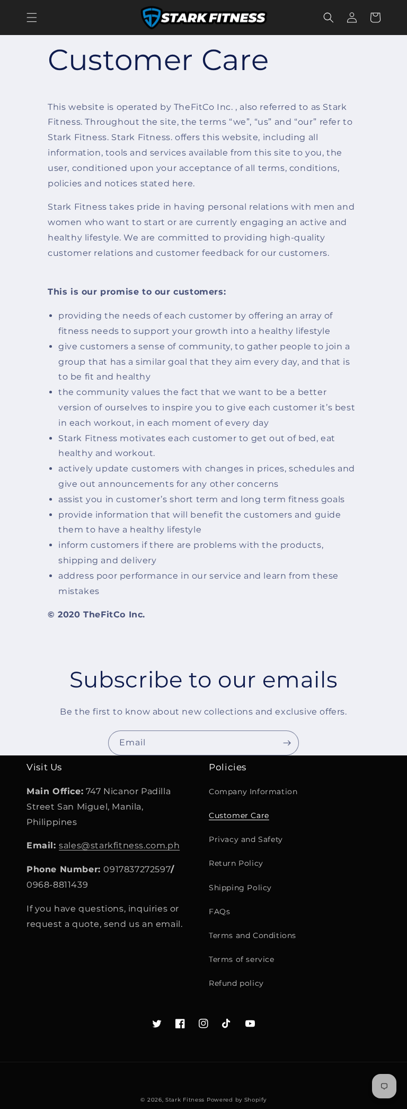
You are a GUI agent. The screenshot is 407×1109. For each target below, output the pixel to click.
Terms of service (242, 959)
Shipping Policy (240, 887)
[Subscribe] (286, 742)
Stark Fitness (185, 1099)
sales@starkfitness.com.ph (119, 845)
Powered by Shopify (237, 1099)
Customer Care (239, 815)
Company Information (253, 791)
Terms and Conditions (252, 935)
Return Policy (236, 863)
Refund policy (236, 983)
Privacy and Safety (246, 839)
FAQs (219, 911)
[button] (31, 17)
